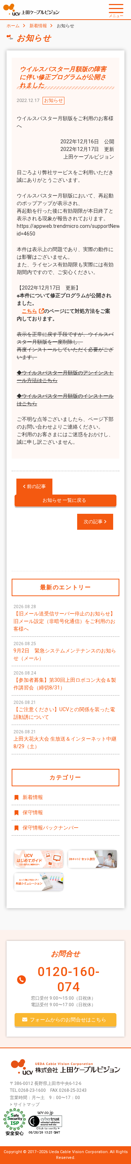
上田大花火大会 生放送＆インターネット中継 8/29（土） (64, 739)
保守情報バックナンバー (51, 828)
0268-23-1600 (32, 1090)
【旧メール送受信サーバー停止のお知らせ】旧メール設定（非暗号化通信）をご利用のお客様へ (64, 618)
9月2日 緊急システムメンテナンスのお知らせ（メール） (64, 651)
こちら (29, 311)
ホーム (13, 25)
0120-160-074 (68, 979)
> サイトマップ (25, 1104)
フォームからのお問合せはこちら (68, 1019)
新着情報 (38, 25)
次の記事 (94, 521)
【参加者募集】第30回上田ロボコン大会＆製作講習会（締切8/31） (64, 680)
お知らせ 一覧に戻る (64, 500)
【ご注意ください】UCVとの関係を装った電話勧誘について (64, 710)
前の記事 (36, 486)
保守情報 (33, 812)
